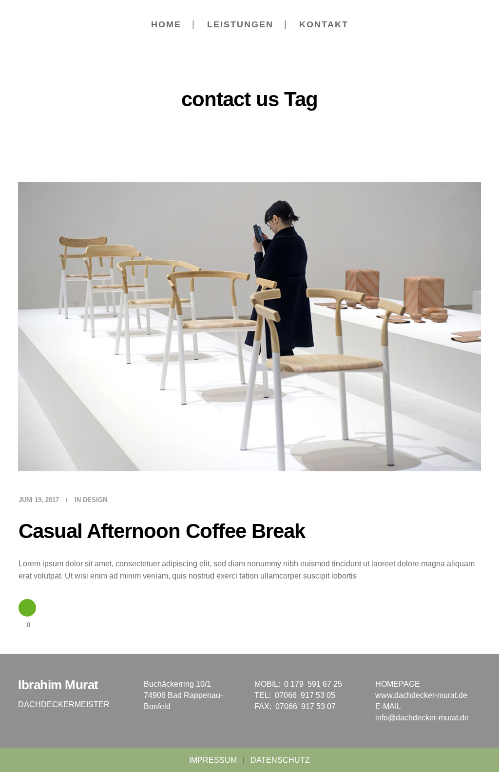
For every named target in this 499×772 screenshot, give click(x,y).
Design (95, 499)
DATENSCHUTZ (280, 760)
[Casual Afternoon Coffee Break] (249, 326)
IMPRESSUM (213, 760)
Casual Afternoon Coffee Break (162, 531)
